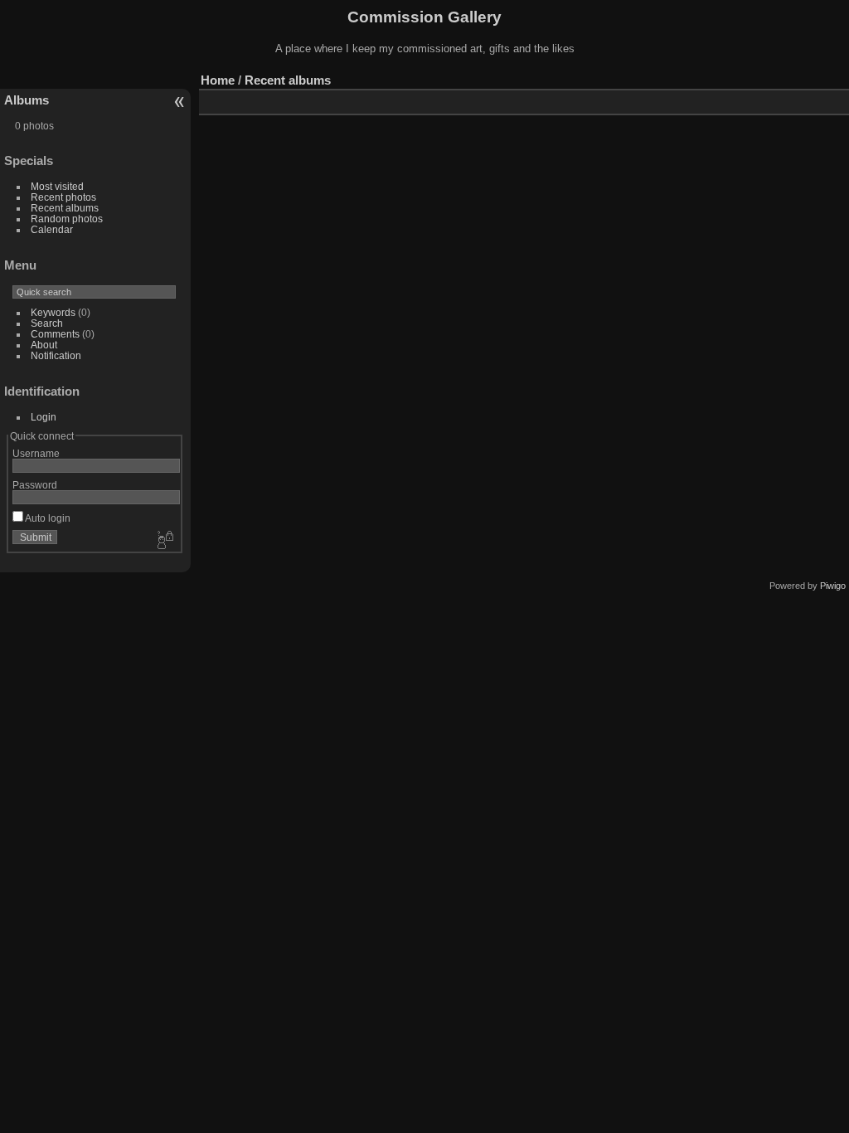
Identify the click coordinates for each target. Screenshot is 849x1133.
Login (43, 416)
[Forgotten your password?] (164, 541)
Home (218, 80)
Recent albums (65, 207)
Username (36, 453)
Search (47, 323)
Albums (26, 100)
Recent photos (63, 197)
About (44, 344)
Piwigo (833, 586)
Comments (55, 333)
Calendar (52, 229)
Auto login (46, 518)
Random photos (67, 218)
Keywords (53, 312)
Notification (56, 355)
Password (34, 484)
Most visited (57, 186)
